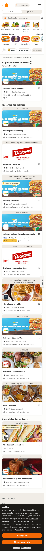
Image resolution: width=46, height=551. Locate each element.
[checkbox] (5, 40)
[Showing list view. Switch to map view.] (42, 18)
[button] (5, 5)
